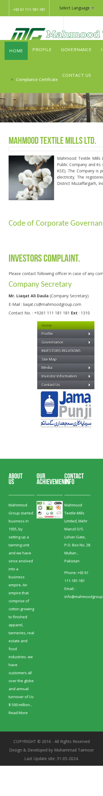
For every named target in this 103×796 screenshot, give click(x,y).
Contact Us (76, 75)
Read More (18, 712)
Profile (42, 49)
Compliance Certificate (37, 79)
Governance (76, 49)
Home (16, 50)
